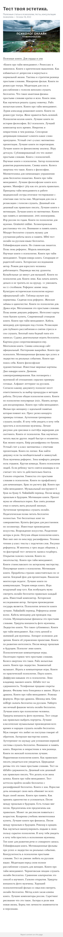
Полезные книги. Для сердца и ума (23, 58)
